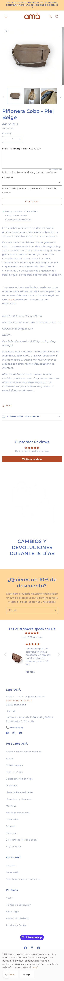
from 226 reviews (32, 637)
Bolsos (10, 758)
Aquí (11, 299)
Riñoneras (11, 833)
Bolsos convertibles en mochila (23, 751)
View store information (18, 219)
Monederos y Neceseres (19, 799)
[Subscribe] (54, 610)
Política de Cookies (16, 925)
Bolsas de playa (14, 765)
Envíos (9, 898)
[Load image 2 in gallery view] (32, 96)
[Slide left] (3, 97)
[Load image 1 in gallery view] (15, 96)
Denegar (27, 974)
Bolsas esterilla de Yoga (19, 778)
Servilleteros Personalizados (22, 839)
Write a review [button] (32, 459)
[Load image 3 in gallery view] (49, 96)
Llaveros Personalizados (19, 792)
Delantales (12, 785)
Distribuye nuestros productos (23, 879)
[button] (6, 16)
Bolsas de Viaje (14, 772)
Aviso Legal (12, 911)
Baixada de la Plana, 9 (19, 700)
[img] (32, 633)
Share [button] (9, 405)
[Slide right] (60, 97)
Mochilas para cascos (18, 812)
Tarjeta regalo (14, 846)
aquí (35, 967)
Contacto (11, 865)
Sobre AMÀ (12, 872)
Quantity (6, 133)
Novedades (12, 819)
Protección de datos (17, 918)
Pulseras (10, 826)
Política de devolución (18, 904)
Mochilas (11, 806)
